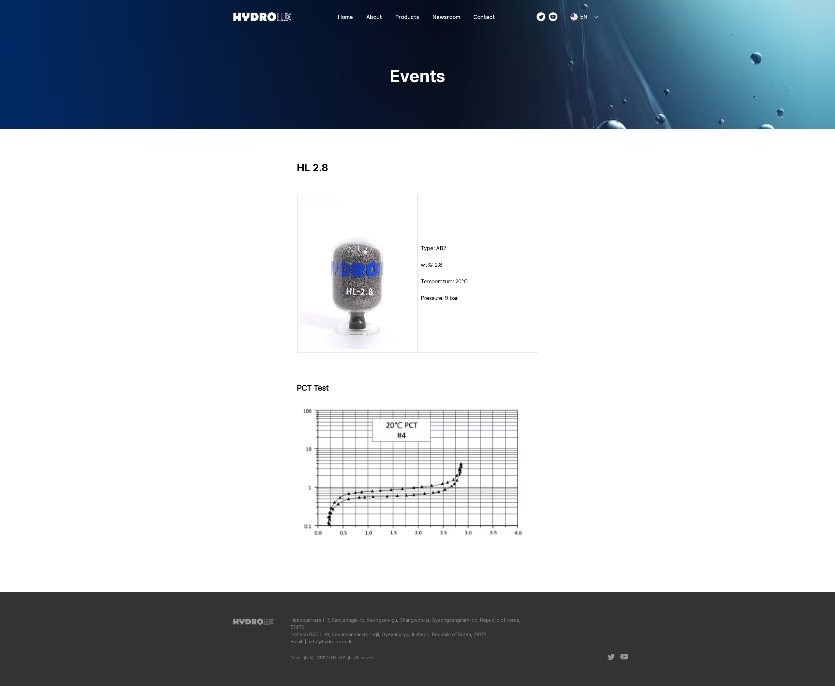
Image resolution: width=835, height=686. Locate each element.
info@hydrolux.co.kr (331, 642)
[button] (407, 17)
